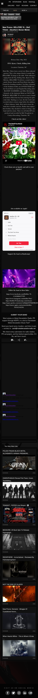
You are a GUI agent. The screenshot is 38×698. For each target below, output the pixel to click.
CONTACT (33, 5)
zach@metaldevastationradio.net (24, 328)
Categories (11, 14)
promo (17, 14)
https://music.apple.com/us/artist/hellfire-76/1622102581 (19, 306)
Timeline (6, 10)
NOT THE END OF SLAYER (13, 584)
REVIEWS (25, 5)
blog (15, 10)
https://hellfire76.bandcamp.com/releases (19, 301)
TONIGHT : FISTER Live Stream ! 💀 (16, 505)
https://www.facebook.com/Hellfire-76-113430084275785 (19, 295)
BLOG (25, 2)
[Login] (34, 2)
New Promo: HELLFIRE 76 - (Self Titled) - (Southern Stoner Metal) (9, 18)
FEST (18, 5)
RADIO (31, 2)
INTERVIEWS (17, 2)
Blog (5, 14)
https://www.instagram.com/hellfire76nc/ (19, 298)
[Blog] (2, 22)
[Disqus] (19, 367)
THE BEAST (10, 34)
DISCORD (11, 5)
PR (10, 2)
